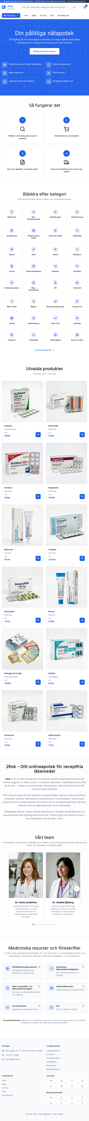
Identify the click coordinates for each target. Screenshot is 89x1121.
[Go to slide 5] (41, 924)
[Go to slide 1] (33, 924)
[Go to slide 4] (39, 924)
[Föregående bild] (12, 889)
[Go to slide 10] (51, 924)
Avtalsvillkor (51, 1062)
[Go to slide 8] (47, 924)
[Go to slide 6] (43, 924)
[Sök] (74, 7)
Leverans (50, 1054)
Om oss (43, 15)
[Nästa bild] (77, 889)
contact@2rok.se (12, 1059)
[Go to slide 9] (49, 924)
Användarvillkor (53, 1058)
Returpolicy (51, 1065)
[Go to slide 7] (45, 924)
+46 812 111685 (12, 1055)
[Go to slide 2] (35, 924)
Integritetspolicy (53, 1050)
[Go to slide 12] (56, 924)
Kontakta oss (63, 15)
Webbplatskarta (53, 1069)
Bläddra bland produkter (44, 51)
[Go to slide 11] (53, 924)
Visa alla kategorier (43, 350)
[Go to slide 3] (37, 924)
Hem (26, 15)
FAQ (52, 15)
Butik (34, 15)
